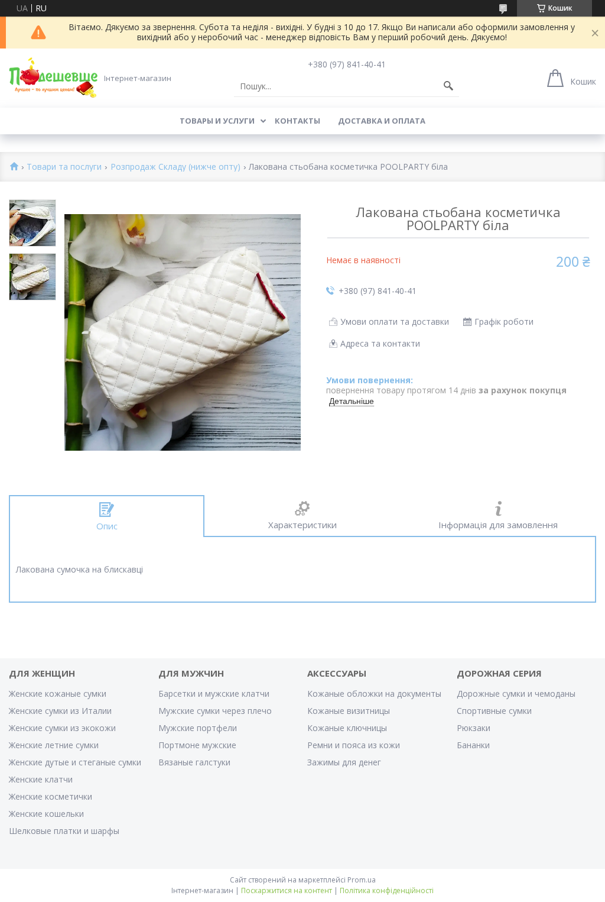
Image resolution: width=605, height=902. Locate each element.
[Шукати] (448, 86)
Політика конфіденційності (387, 890)
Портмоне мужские (197, 745)
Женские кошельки (46, 813)
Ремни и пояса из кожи (353, 745)
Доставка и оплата (381, 120)
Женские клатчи (41, 779)
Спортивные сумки (494, 710)
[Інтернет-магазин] (53, 77)
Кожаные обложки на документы (374, 693)
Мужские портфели (197, 727)
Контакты (297, 120)
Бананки (473, 745)
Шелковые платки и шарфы (64, 830)
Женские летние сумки (54, 745)
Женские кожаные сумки (57, 693)
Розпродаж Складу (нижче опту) (175, 167)
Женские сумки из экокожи (62, 727)
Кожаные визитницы (348, 710)
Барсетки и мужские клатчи (213, 693)
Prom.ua (361, 880)
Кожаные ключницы (347, 727)
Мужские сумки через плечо (215, 710)
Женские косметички (50, 796)
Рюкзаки (473, 727)
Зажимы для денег (344, 762)
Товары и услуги (217, 120)
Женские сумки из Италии (60, 710)
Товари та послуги (64, 167)
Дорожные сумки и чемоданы (516, 693)
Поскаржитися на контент (286, 890)
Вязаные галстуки (194, 762)
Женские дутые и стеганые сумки (75, 762)
